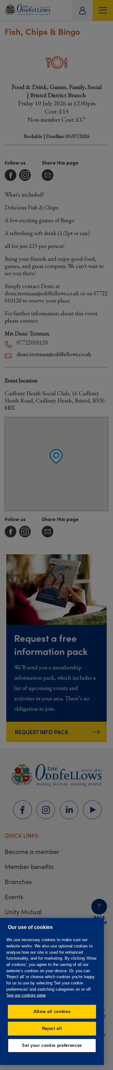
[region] (52, 991)
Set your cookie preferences (52, 1045)
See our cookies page (26, 995)
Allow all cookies (52, 1011)
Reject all (52, 1028)
